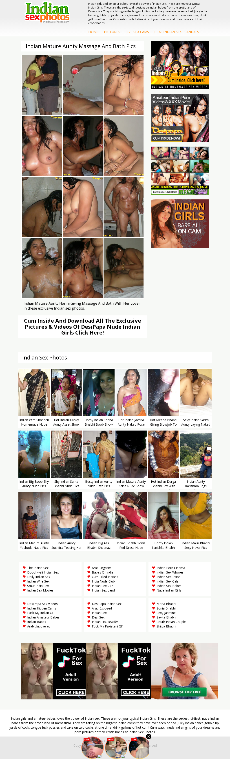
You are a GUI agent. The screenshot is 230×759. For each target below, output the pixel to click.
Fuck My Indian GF (40, 613)
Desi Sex (98, 617)
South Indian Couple (171, 622)
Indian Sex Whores (170, 572)
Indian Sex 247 (102, 586)
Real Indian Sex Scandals (176, 31)
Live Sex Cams (137, 31)
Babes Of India (102, 572)
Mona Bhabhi (166, 604)
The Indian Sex (38, 568)
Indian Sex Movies (40, 590)
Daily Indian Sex (38, 577)
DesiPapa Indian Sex (107, 604)
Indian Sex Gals (168, 581)
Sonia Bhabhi (166, 608)
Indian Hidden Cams (41, 608)
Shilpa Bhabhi (166, 626)
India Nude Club (103, 581)
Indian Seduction (169, 577)
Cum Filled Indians (105, 577)
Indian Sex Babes (169, 586)
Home (93, 31)
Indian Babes (36, 622)
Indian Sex (99, 613)
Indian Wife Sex (38, 581)
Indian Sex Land (103, 590)
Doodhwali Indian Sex (43, 572)
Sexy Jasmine (166, 613)
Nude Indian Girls (169, 590)
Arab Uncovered (39, 626)
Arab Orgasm (101, 568)
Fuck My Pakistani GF (107, 626)
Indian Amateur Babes (43, 617)
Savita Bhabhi (166, 617)
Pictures (112, 31)
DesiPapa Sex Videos (42, 604)
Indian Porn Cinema (171, 568)
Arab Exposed (102, 608)
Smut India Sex (38, 586)
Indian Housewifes (105, 622)
